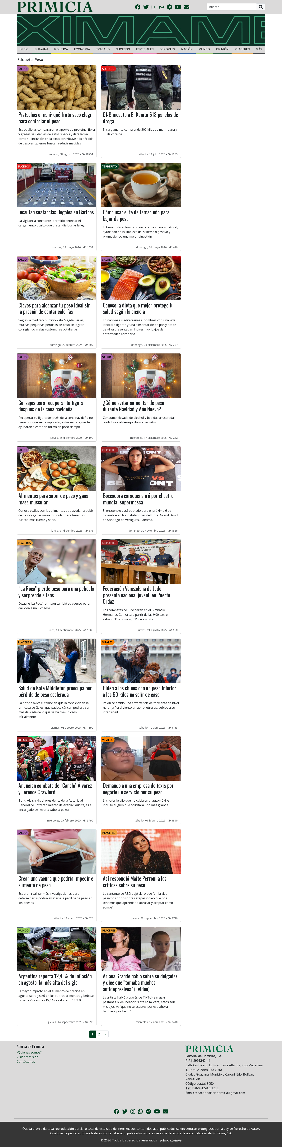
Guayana (41, 49)
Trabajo (103, 49)
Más (259, 49)
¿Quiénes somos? (29, 1052)
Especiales (145, 49)
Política (61, 49)
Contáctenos (26, 1061)
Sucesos (123, 49)
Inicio (24, 49)
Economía (82, 49)
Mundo (204, 49)
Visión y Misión (27, 1057)
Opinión (222, 49)
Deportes (167, 49)
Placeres (242, 49)
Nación (187, 49)
